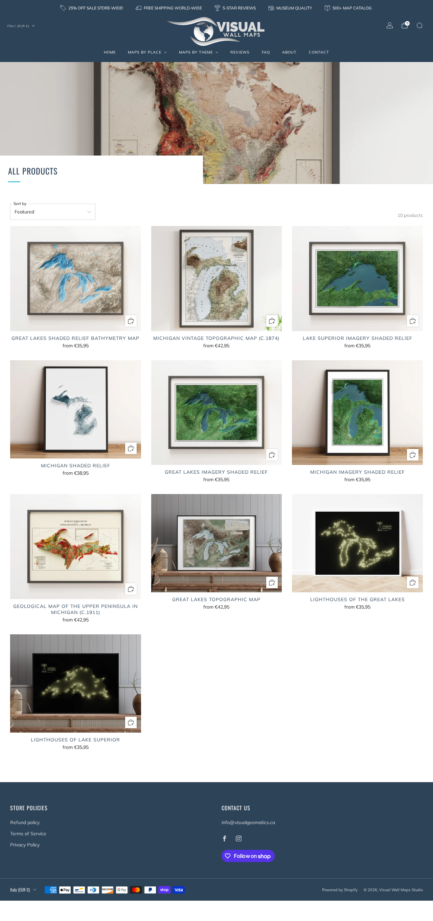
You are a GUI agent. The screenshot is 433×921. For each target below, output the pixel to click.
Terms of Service (28, 834)
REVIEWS (240, 52)
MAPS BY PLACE (144, 52)
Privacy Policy (25, 845)
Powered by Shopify (340, 889)
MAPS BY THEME (196, 52)
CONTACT (319, 52)
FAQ (266, 52)
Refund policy (25, 822)
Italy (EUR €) (18, 26)
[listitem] (92, 8)
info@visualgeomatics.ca (248, 822)
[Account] (389, 25)
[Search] (419, 25)
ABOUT (289, 52)
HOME (110, 52)
